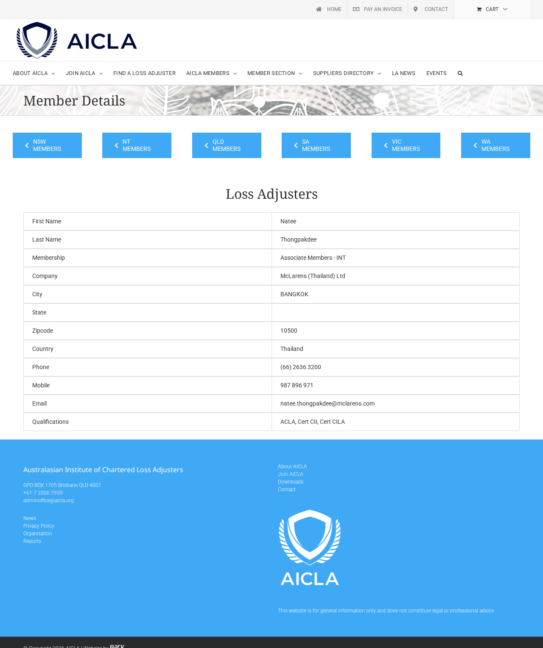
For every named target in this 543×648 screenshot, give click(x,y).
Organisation (37, 534)
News (29, 518)
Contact (287, 489)
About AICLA (292, 467)
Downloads (290, 482)
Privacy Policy (38, 526)
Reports (32, 541)
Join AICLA (290, 474)
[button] (460, 73)
